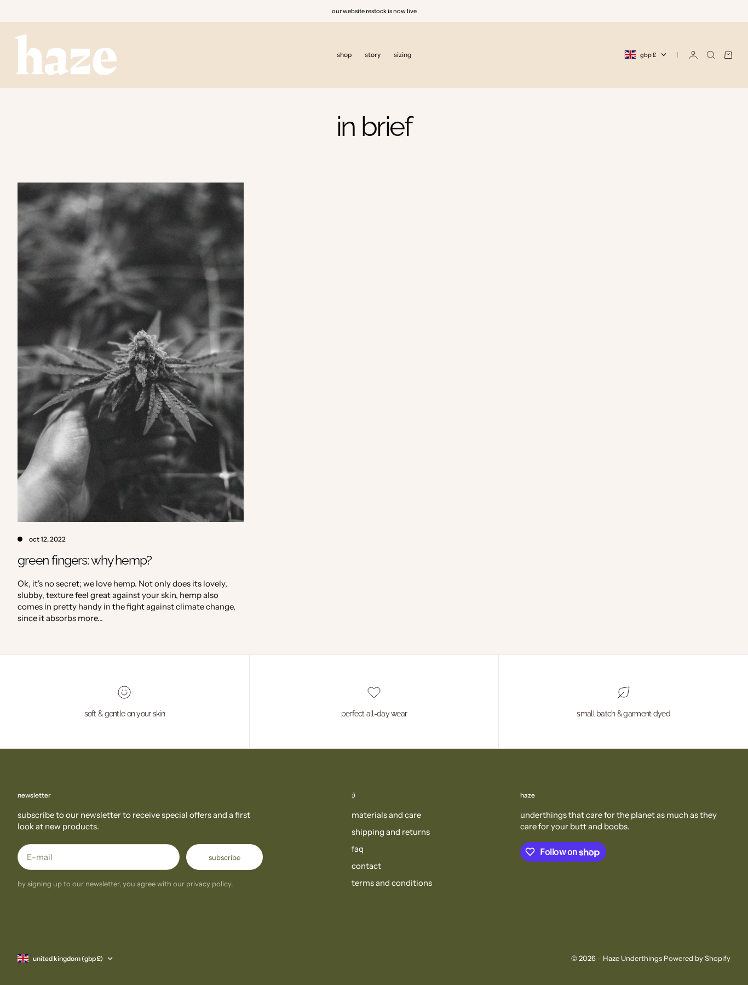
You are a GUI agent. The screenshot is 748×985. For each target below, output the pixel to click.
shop (344, 54)
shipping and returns (391, 832)
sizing (402, 54)
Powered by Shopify (697, 958)
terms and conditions (392, 883)
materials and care (386, 815)
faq (358, 849)
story (373, 54)
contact (366, 866)
